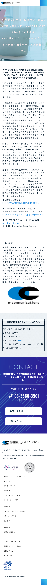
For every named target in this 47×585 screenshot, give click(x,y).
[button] (43, 3)
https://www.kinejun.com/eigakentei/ (20, 202)
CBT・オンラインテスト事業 (14, 511)
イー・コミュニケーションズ (14, 476)
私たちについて (9, 486)
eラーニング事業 (10, 516)
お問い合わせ (35, 3)
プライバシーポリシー (12, 541)
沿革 (5, 537)
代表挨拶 (7, 490)
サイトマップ (8, 555)
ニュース (7, 481)
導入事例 (7, 521)
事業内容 (7, 506)
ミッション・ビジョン (12, 495)
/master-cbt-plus (10, 223)
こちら (19, 340)
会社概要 (7, 527)
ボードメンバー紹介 (11, 500)
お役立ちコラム (9, 532)
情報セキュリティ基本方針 (13, 546)
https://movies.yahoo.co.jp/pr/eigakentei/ (22, 214)
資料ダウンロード (38, 3)
